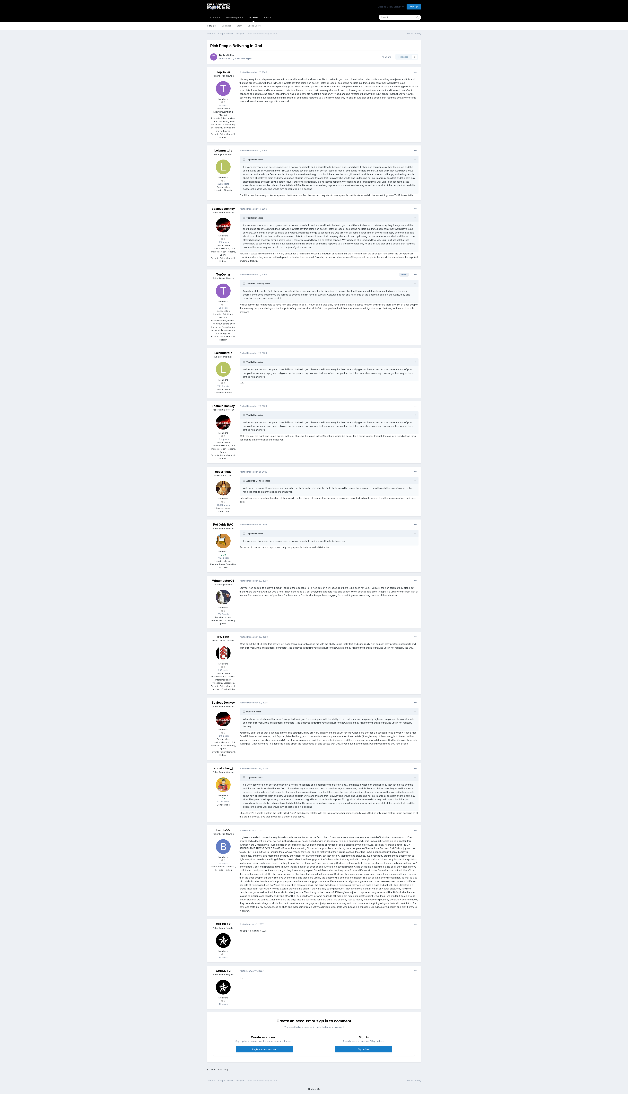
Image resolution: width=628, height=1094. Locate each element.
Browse (253, 17)
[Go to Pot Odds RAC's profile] (223, 541)
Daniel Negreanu (235, 17)
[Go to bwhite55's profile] (223, 846)
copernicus (223, 471)
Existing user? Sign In (389, 6)
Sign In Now (364, 1049)
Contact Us (314, 1089)
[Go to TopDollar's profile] (213, 57)
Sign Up (414, 6)
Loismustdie (223, 150)
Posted (253, 72)
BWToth (223, 636)
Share (387, 56)
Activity (267, 17)
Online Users (254, 25)
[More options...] (415, 72)
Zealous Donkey (223, 208)
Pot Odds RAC (223, 524)
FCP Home (215, 17)
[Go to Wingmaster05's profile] (223, 597)
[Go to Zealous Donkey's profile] (223, 225)
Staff (239, 25)
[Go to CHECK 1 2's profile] (223, 940)
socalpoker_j (223, 768)
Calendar (226, 25)
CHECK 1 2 (223, 924)
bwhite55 (223, 830)
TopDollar (228, 55)
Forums (211, 25)
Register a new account (264, 1049)
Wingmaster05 (223, 580)
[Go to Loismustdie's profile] (223, 167)
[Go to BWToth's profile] (223, 653)
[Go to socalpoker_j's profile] (223, 784)
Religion (247, 58)
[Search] (417, 17)
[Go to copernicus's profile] (223, 488)
